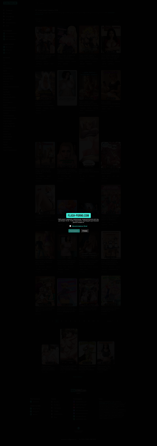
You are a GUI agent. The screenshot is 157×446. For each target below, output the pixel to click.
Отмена (84, 231)
